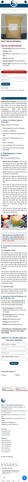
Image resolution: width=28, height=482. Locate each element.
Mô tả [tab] (3, 98)
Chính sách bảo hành (6, 446)
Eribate (4, 389)
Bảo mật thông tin (5, 451)
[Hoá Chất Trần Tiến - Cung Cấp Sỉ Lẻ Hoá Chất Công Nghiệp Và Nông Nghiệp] (14, 3)
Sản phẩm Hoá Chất (6, 431)
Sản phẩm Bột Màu (6, 433)
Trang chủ (4, 9)
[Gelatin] (21, 380)
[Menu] (2, 2)
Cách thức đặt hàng (6, 440)
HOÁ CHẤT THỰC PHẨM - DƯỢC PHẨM (15, 90)
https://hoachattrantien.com (12, 424)
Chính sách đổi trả (6, 448)
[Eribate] (7, 380)
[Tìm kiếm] (25, 2)
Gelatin (17, 389)
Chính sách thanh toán (6, 442)
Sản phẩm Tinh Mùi (6, 435)
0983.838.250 (8, 418)
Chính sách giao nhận (6, 444)
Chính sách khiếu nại (6, 449)
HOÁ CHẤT (10, 9)
